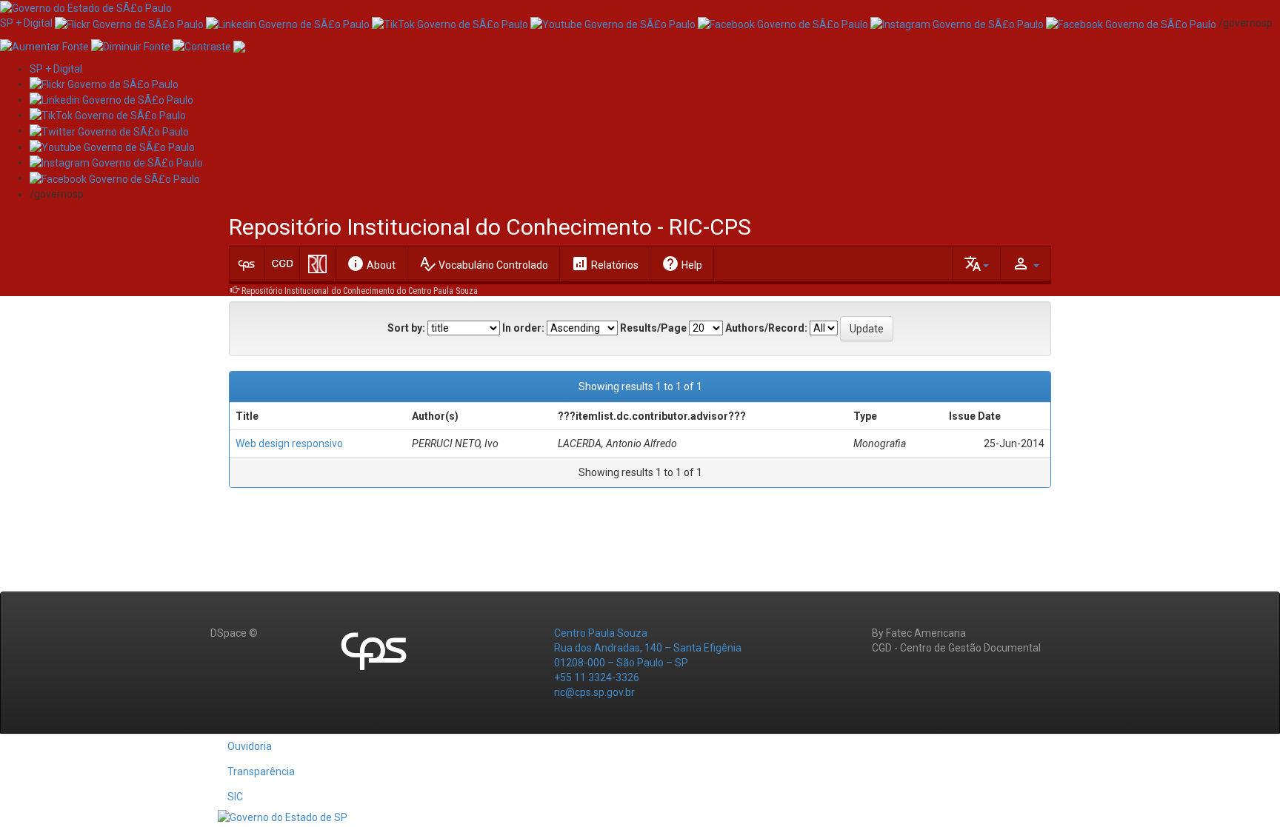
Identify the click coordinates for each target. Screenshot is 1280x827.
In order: (523, 328)
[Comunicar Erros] (239, 45)
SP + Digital (26, 23)
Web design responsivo (289, 443)
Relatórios (605, 263)
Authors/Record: (766, 328)
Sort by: (406, 328)
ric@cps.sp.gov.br (594, 692)
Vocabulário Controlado (483, 263)
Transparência (261, 771)
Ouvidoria (249, 746)
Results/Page (653, 328)
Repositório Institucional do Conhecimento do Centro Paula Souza (359, 291)
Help (681, 263)
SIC (235, 797)
